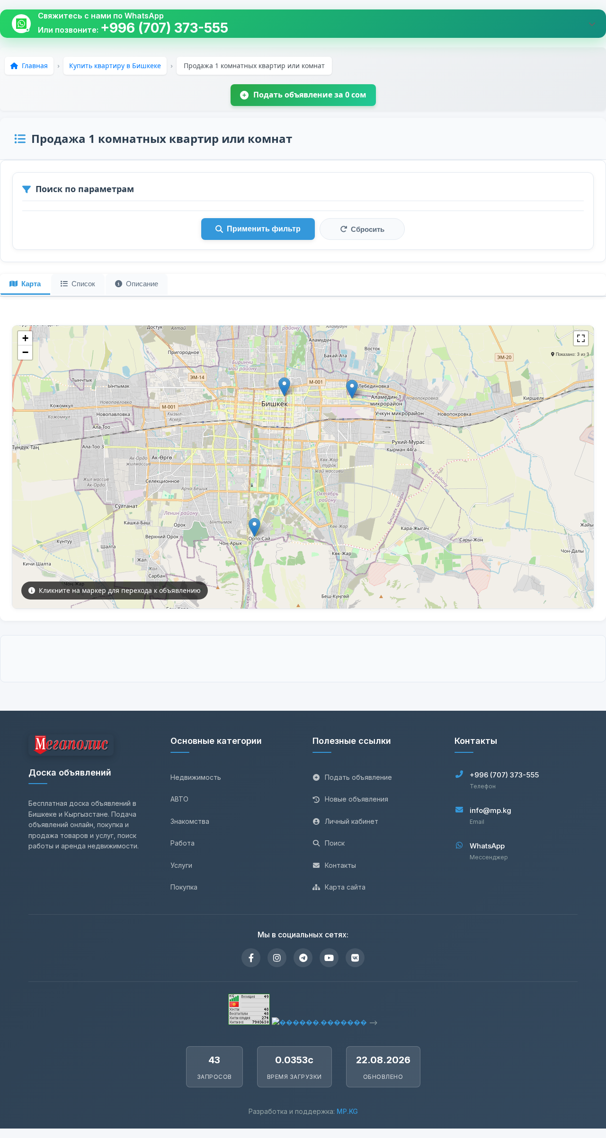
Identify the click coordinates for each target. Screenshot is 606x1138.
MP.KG (347, 1111)
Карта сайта (345, 887)
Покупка (183, 887)
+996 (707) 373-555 (164, 28)
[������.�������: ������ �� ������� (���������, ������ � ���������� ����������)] (319, 1022)
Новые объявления (356, 799)
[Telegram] (303, 957)
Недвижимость (195, 777)
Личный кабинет (351, 821)
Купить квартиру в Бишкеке (115, 65)
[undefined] (581, 338)
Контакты (340, 865)
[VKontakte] (355, 957)
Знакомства (189, 821)
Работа (182, 843)
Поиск (335, 843)
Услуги (181, 865)
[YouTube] (329, 957)
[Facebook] (250, 957)
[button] (254, 527)
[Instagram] (276, 957)
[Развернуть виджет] (591, 23)
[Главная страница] (71, 746)
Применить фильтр (264, 229)
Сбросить (367, 229)
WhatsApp (487, 845)
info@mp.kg (490, 810)
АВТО (179, 799)
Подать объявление (358, 777)
